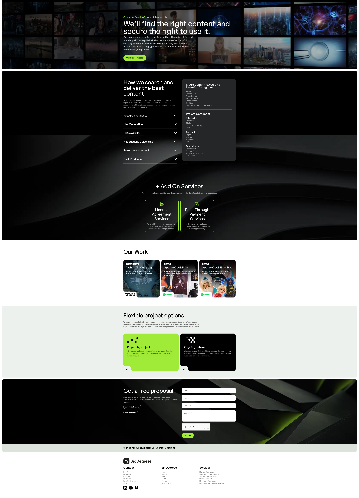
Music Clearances (205, 479)
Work (163, 476)
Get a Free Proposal (135, 58)
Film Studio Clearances (207, 481)
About (163, 479)
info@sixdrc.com (132, 407)
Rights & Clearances (206, 472)
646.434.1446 (130, 412)
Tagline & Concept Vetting (208, 476)
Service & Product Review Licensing (211, 483)
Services (164, 474)
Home (163, 472)
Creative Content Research (209, 474)
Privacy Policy (166, 483)
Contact (164, 481)
